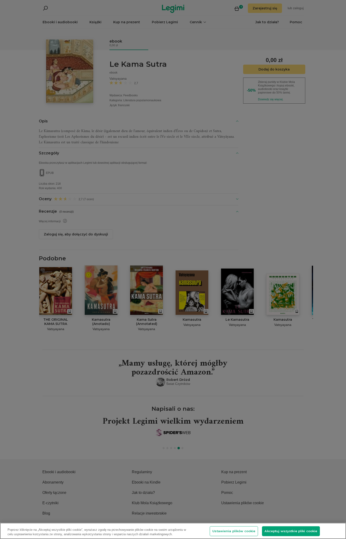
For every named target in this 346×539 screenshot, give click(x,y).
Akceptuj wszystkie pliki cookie (291, 531)
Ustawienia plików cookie (233, 531)
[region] (173, 531)
